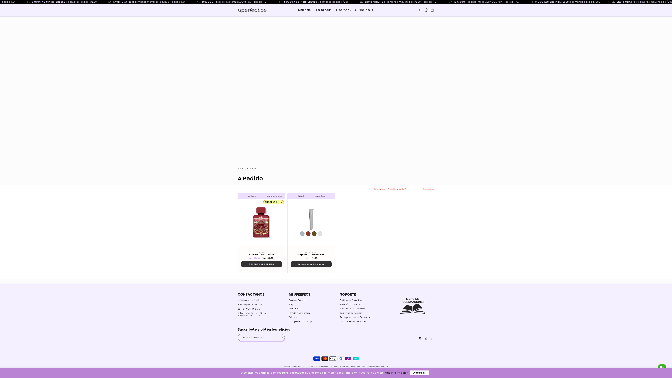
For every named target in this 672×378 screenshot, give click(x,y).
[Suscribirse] (282, 337)
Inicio (240, 168)
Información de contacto (378, 367)
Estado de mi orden (299, 313)
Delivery (293, 317)
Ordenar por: (379, 189)
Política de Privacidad (351, 300)
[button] (305, 10)
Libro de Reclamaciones (353, 321)
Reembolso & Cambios (352, 308)
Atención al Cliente (350, 304)
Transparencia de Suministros (356, 317)
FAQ (291, 304)
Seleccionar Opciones (311, 263)
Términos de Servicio (351, 313)
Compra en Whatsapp (301, 321)
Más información (397, 372)
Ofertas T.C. (295, 308)
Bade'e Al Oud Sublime (261, 254)
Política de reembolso (340, 367)
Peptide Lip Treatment (311, 254)
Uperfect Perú (295, 367)
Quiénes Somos (297, 300)
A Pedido (251, 168)
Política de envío (358, 367)
